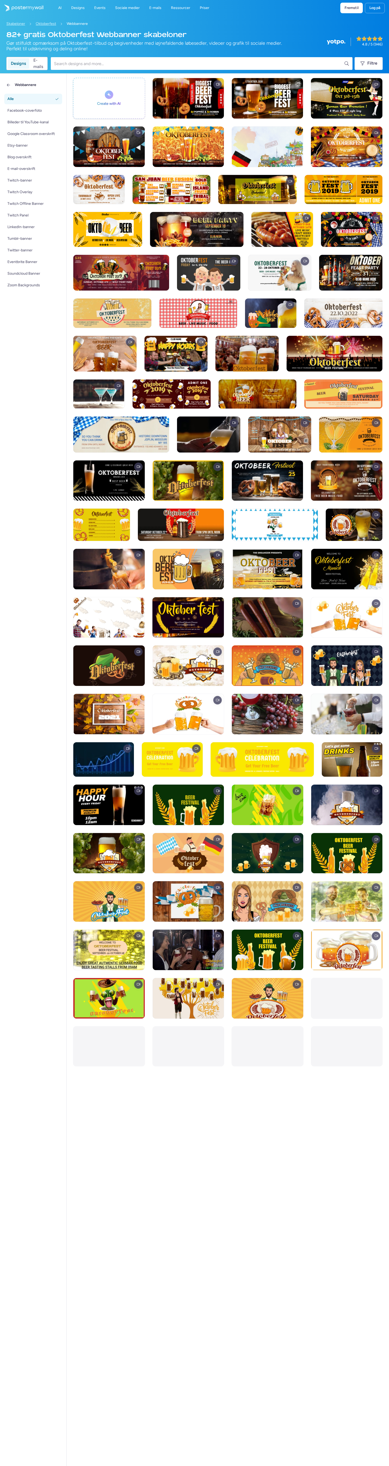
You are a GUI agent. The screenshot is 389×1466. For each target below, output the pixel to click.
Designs (18, 63)
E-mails (38, 63)
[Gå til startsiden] (21, 8)
